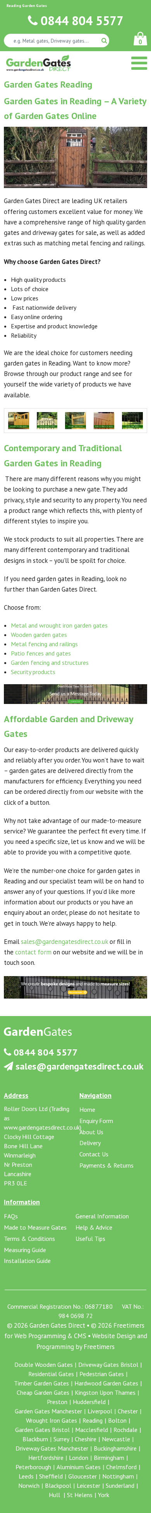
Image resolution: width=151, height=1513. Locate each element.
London (78, 1457)
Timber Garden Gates (41, 1383)
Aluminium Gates (79, 1467)
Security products (33, 672)
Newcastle (116, 1439)
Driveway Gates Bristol (108, 1364)
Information (22, 1201)
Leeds (26, 1476)
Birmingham (109, 1457)
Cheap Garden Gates (43, 1392)
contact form (33, 952)
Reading (92, 1420)
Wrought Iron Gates (51, 1420)
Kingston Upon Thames (105, 1392)
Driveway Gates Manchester (51, 1448)
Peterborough (33, 1467)
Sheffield (51, 1476)
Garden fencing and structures (50, 662)
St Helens (80, 1495)
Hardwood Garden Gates (106, 1383)
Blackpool (58, 1485)
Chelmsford (121, 1467)
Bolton (117, 1420)
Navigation (95, 1095)
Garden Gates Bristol (42, 1430)
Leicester (88, 1485)
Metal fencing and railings (44, 644)
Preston (57, 1402)
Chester (128, 1411)
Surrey (61, 1439)
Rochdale (125, 1430)
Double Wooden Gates (43, 1364)
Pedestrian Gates (101, 1374)
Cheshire (85, 1439)
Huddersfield (89, 1402)
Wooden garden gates (39, 634)
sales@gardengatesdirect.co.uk (64, 941)
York (103, 1495)
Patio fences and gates (41, 653)
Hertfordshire (45, 1457)
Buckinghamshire (115, 1448)
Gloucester (82, 1476)
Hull (55, 1495)
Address (16, 1095)
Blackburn (35, 1439)
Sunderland (120, 1485)
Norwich (28, 1485)
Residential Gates (51, 1374)
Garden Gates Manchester (48, 1411)
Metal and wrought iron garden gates (59, 625)
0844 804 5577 (81, 20)
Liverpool (100, 1411)
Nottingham (118, 1476)
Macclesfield (91, 1430)
